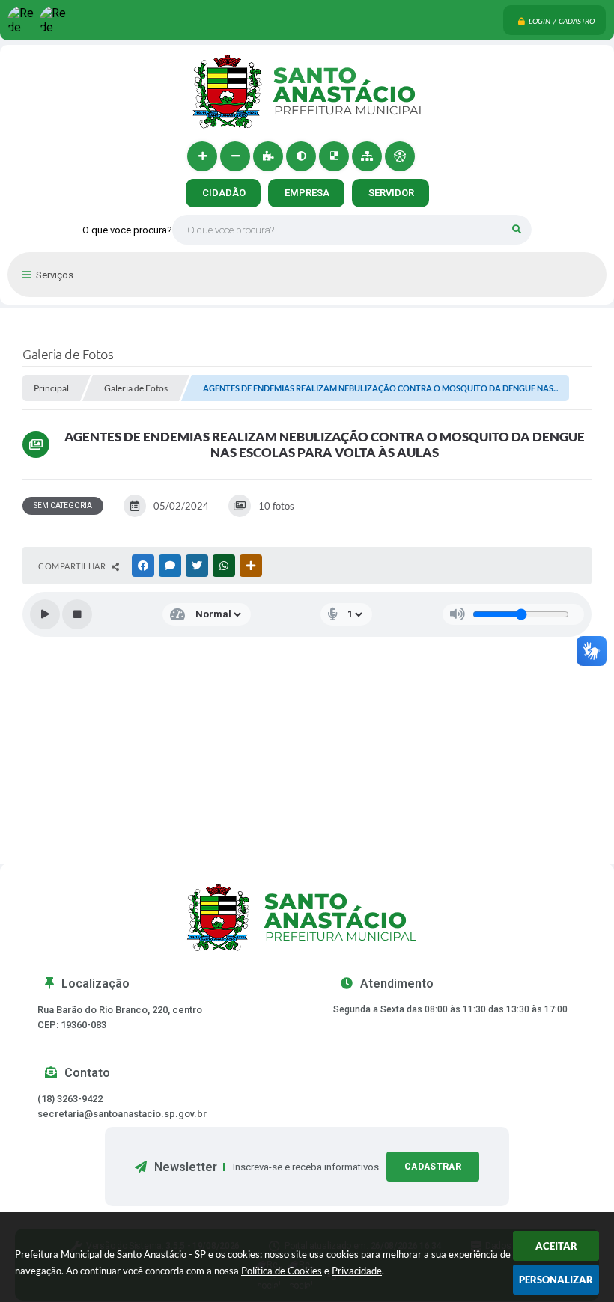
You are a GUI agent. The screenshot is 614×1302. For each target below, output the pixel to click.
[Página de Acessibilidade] (400, 156)
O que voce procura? (127, 230)
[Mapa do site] (367, 156)
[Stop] (77, 614)
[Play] (45, 614)
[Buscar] (517, 230)
